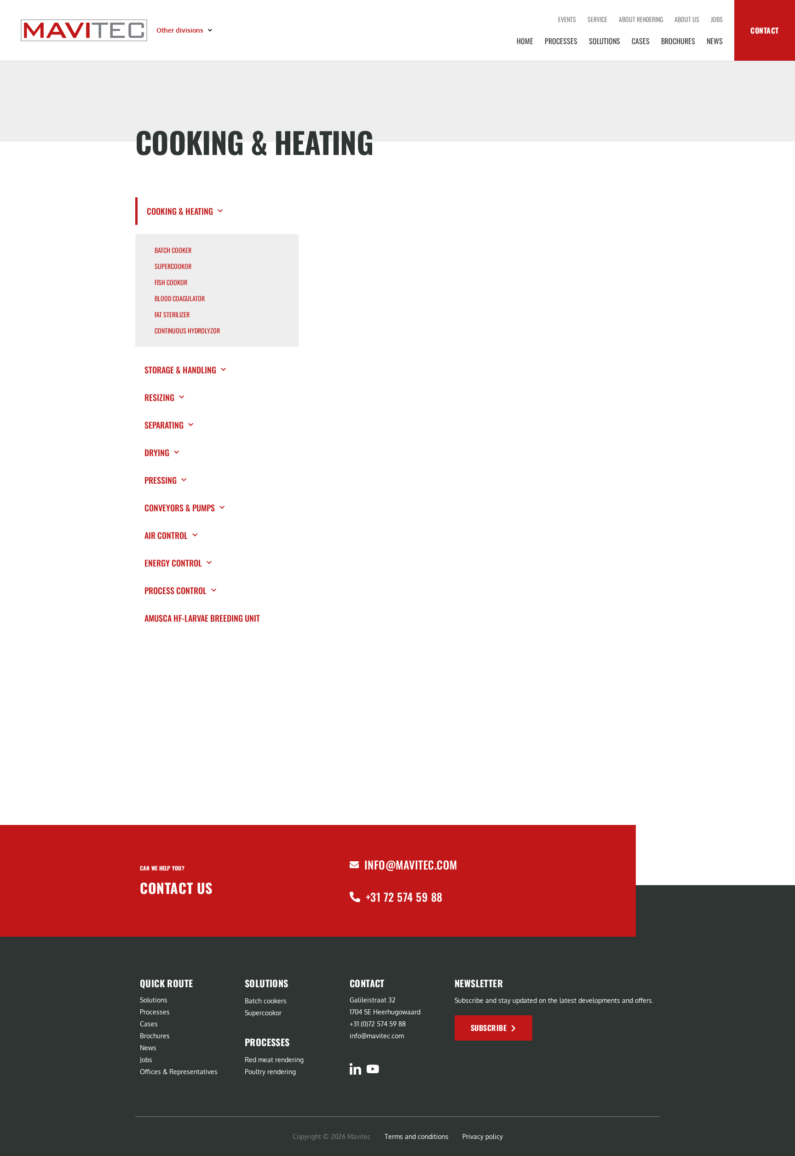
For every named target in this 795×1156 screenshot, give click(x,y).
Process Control (175, 590)
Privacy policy (482, 1136)
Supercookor (173, 266)
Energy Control (173, 563)
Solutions (604, 40)
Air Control (166, 535)
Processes (561, 40)
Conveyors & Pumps (179, 508)
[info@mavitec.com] (354, 865)
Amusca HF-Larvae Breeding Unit (203, 618)
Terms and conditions (417, 1136)
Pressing (160, 480)
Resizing (159, 397)
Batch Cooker (173, 250)
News (715, 40)
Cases (641, 40)
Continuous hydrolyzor (187, 330)
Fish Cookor (171, 282)
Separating (164, 425)
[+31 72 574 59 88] (355, 897)
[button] (185, 30)
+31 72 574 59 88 (404, 896)
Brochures (678, 40)
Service (597, 19)
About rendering (641, 19)
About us (686, 19)
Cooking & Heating (180, 211)
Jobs (717, 19)
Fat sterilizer (172, 314)
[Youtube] (372, 1069)
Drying (156, 452)
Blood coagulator (180, 298)
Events (567, 19)
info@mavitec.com (410, 864)
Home (525, 40)
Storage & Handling (180, 370)
